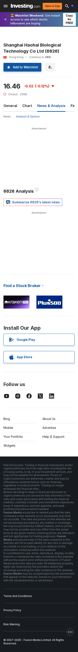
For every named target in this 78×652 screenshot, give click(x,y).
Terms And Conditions (17, 596)
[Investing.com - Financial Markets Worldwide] (25, 6)
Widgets (9, 445)
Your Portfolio (13, 436)
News (7, 116)
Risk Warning (11, 624)
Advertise (49, 428)
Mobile (8, 428)
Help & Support (53, 436)
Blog (6, 419)
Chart (27, 106)
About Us (48, 419)
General (10, 106)
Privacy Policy (12, 610)
